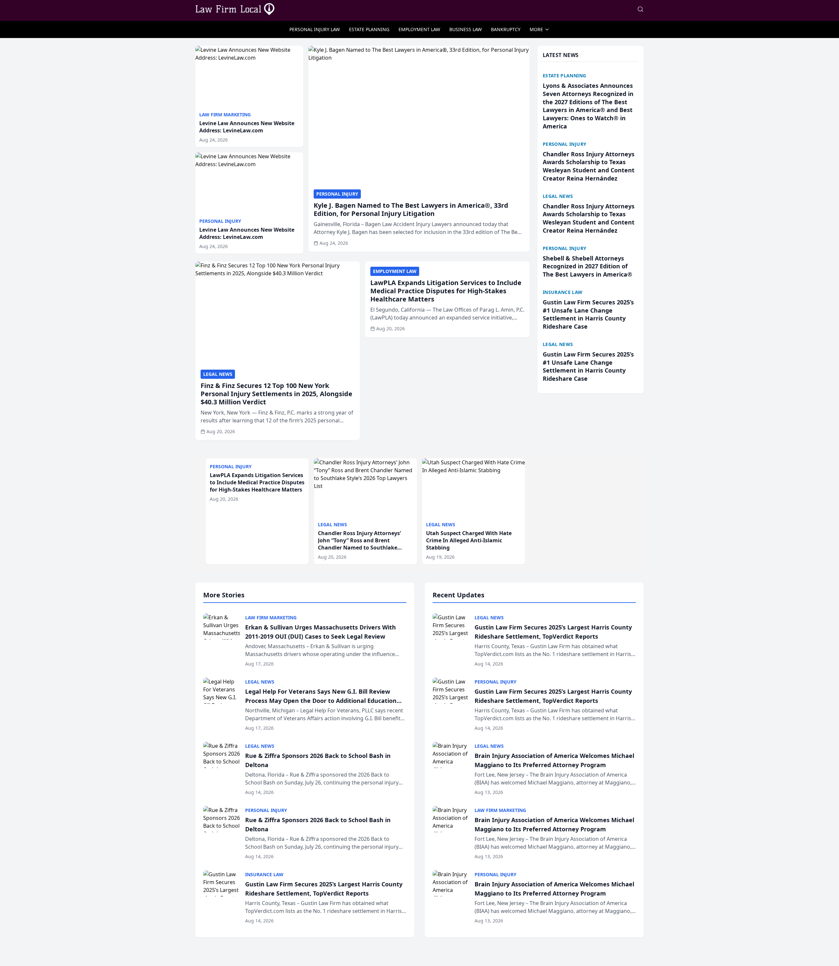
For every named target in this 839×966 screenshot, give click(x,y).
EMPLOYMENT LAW (419, 29)
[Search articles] (640, 9)
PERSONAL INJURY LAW (314, 29)
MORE (536, 29)
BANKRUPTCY (505, 29)
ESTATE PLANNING (369, 29)
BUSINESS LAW (465, 29)
